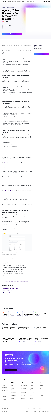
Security (30, 411)
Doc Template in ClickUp (16, 136)
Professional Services (10, 7)
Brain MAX (4, 399)
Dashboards (13, 389)
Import (41, 388)
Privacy (35, 411)
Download (3, 394)
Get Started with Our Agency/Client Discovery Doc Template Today (15, 281)
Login (44, 1)
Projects (12, 385)
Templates (3, 7)
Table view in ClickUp (9, 150)
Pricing (28, 1)
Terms (39, 411)
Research (41, 395)
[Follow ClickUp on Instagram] (6, 408)
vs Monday (23, 389)
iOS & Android (4, 396)
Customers (32, 386)
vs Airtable (23, 398)
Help (40, 382)
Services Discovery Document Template (10, 288)
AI (2, 382)
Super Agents (4, 385)
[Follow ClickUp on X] (7, 408)
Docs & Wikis (13, 386)
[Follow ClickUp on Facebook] (4, 408)
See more (47, 324)
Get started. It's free (10, 369)
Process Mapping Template (8, 290)
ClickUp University (43, 391)
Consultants (32, 392)
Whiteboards (13, 395)
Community (41, 389)
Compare (22, 382)
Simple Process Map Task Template (9, 292)
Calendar (12, 388)
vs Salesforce (23, 395)
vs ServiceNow (23, 388)
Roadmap (31, 398)
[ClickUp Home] (3, 1)
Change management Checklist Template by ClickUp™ (8, 340)
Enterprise (32, 1)
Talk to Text (4, 392)
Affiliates (31, 388)
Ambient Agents (4, 387)
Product (12, 382)
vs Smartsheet (23, 392)
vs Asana (22, 386)
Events (31, 389)
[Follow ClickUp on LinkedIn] (2, 408)
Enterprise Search (5, 390)
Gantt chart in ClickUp (9, 190)
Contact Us (41, 385)
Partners (31, 391)
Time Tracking (13, 391)
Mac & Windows (4, 397)
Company (31, 382)
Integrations (13, 398)
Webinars (41, 392)
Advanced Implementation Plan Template (11, 296)
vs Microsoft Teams (24, 385)
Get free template (12, 33)
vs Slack (22, 391)
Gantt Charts (13, 392)
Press (31, 395)
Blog (40, 394)
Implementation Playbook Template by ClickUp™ (25, 339)
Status (27, 411)
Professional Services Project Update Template (12, 294)
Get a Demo (41, 386)
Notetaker (3, 388)
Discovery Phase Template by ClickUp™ (41, 339)
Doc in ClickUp (7, 162)
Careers (31, 385)
